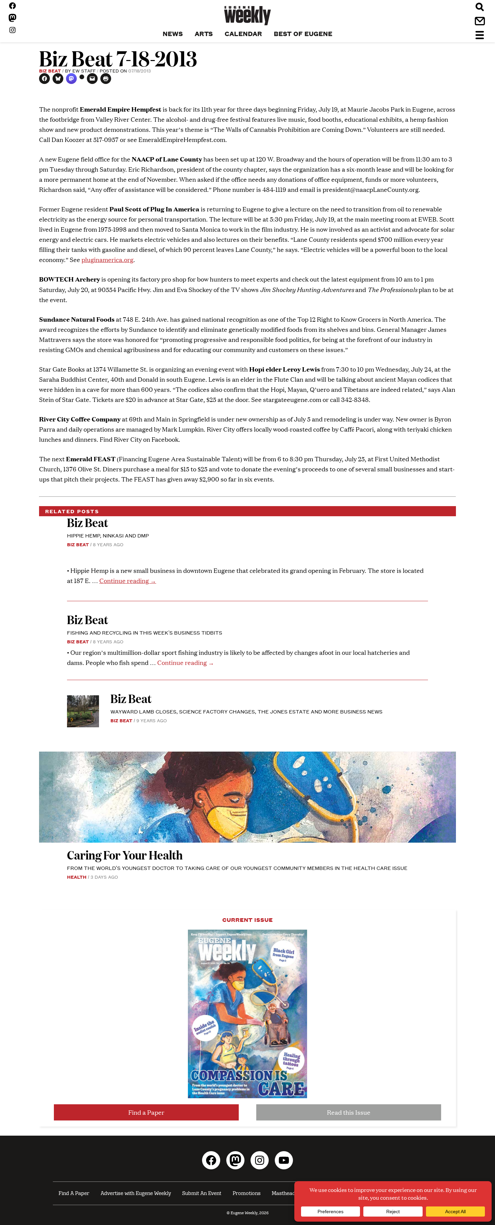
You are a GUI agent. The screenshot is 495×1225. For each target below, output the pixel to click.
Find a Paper (146, 1112)
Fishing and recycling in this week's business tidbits (144, 632)
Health (77, 876)
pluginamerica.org (107, 259)
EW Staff (84, 70)
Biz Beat (50, 70)
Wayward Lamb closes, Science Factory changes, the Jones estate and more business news (246, 711)
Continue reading (127, 580)
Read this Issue (348, 1112)
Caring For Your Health (125, 854)
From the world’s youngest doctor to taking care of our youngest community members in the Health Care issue (237, 867)
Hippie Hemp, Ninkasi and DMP (108, 535)
